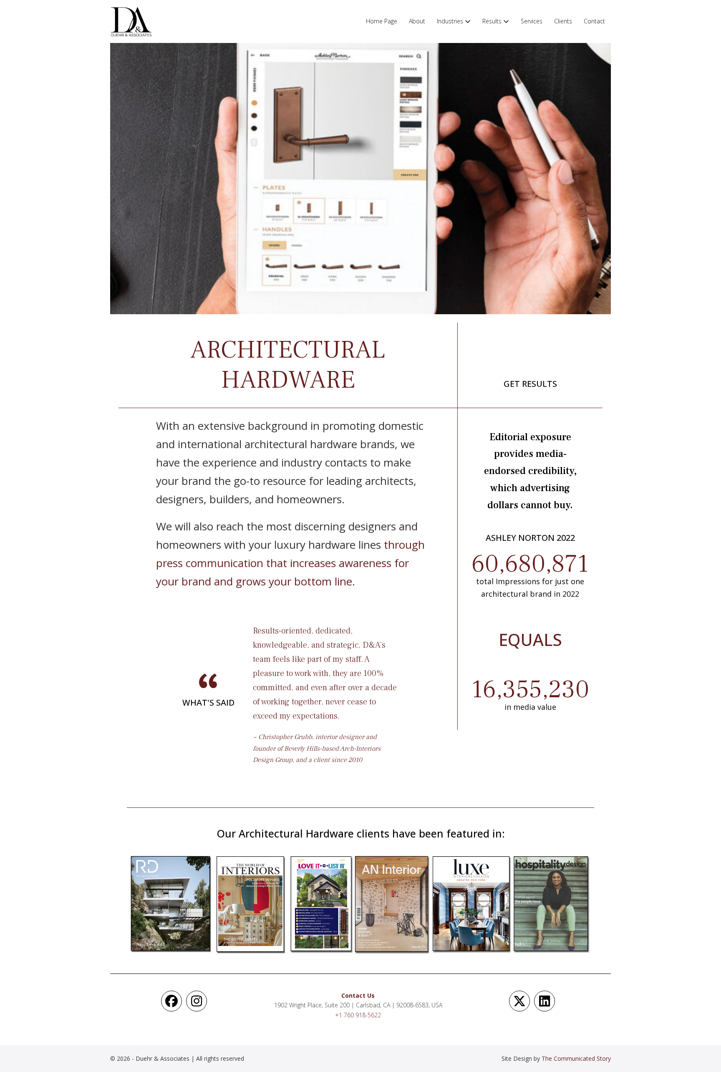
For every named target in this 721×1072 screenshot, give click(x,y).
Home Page (381, 21)
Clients (563, 21)
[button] (171, 1001)
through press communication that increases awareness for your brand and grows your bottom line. (290, 563)
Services (531, 21)
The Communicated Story (576, 1058)
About (417, 21)
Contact (594, 21)
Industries (451, 21)
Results (492, 21)
